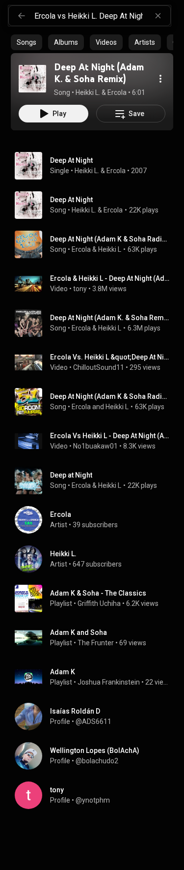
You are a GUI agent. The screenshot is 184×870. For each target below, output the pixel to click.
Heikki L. (87, 171)
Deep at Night (71, 475)
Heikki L (109, 249)
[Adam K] (96, 677)
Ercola (116, 171)
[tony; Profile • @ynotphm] (96, 795)
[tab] (26, 42)
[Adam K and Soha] (96, 638)
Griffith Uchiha (99, 603)
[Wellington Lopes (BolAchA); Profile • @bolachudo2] (96, 756)
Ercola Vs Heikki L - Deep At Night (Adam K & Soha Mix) (110, 436)
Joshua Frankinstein (109, 682)
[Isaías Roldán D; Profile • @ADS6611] (96, 716)
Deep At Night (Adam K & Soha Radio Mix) (110, 239)
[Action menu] (160, 79)
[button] (32, 78)
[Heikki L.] (96, 559)
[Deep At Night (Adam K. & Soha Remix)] (32, 78)
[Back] (21, 16)
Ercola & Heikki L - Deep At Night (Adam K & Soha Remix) (110, 278)
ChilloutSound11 (98, 367)
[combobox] (102, 16)
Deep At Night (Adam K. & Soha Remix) (110, 318)
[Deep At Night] (96, 165)
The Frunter (96, 643)
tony (80, 289)
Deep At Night (71, 200)
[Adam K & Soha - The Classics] (96, 598)
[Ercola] (96, 520)
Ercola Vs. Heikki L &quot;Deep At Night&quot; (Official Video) (110, 357)
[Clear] (158, 16)
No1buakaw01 (95, 446)
